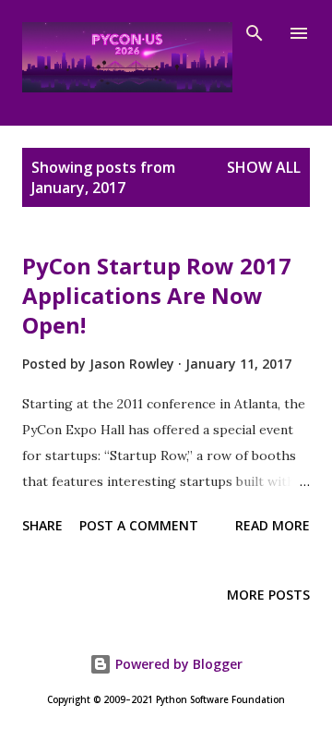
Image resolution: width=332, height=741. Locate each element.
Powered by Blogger (177, 664)
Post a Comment (138, 525)
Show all (264, 167)
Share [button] (42, 525)
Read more (272, 525)
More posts (268, 594)
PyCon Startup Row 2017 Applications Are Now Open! (156, 295)
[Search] (254, 33)
